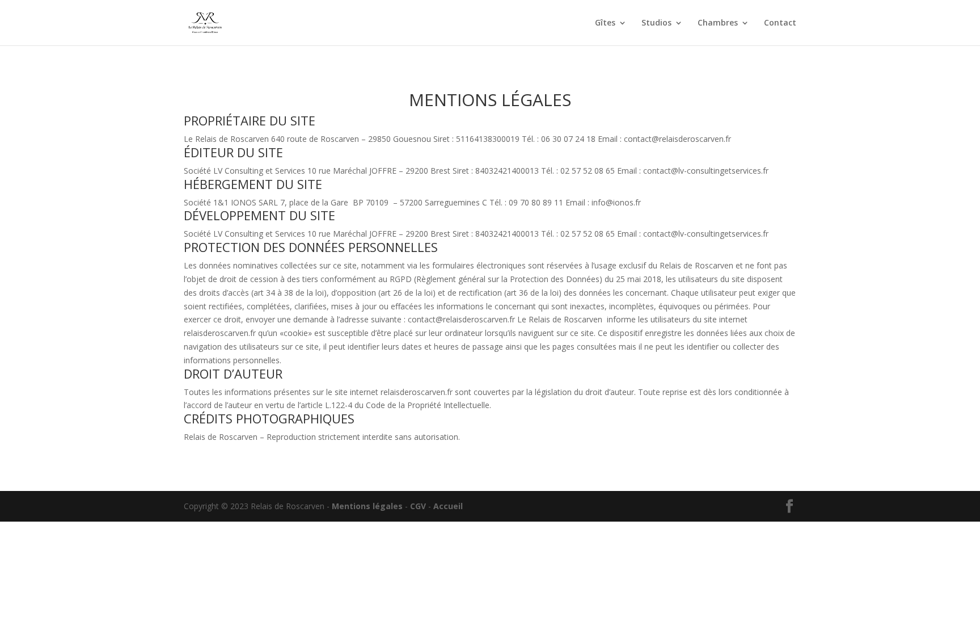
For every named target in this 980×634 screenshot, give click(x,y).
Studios (656, 23)
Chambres (718, 23)
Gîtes (605, 23)
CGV (418, 506)
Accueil (448, 506)
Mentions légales (367, 506)
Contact (780, 23)
